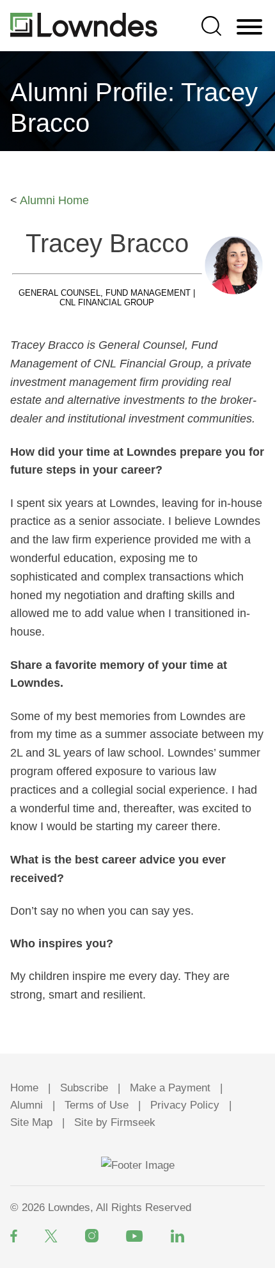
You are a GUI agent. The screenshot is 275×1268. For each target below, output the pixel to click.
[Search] (211, 26)
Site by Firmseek (114, 1122)
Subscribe (84, 1088)
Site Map (31, 1122)
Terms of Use (97, 1105)
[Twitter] (51, 1236)
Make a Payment (170, 1088)
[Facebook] (13, 1236)
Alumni (26, 1105)
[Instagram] (91, 1235)
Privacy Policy (184, 1105)
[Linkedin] (177, 1236)
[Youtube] (134, 1236)
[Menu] (249, 27)
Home (24, 1088)
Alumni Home (54, 200)
